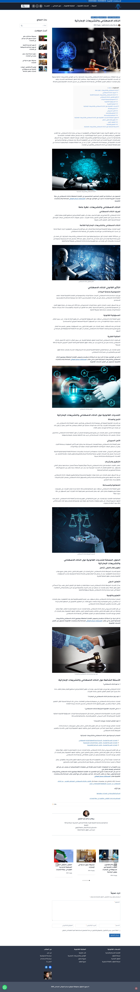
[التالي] (56, 864)
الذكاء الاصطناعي (102, 17)
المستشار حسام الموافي (77, 199)
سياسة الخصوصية (46, 956)
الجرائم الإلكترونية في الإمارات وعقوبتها (108, 793)
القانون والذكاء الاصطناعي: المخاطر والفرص (77, 781)
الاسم (117, 925)
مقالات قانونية (94, 17)
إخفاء (109, 88)
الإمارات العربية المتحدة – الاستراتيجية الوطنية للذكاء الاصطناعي (98, 740)
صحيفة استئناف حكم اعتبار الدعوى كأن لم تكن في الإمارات (28, 38)
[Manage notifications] (136, 988)
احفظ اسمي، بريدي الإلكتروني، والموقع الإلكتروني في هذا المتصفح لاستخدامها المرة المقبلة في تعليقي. (90, 930)
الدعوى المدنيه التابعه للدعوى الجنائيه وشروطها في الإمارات (28, 47)
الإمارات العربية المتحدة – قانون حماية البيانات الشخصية (100, 743)
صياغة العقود (116, 956)
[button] (4, 987)
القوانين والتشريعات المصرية (77, 956)
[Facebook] (40, 6)
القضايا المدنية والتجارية (113, 953)
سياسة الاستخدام (46, 959)
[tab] (89, 880)
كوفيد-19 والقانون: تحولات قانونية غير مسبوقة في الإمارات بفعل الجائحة (28, 69)
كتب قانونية (82, 953)
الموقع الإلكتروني (67, 925)
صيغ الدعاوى (82, 959)
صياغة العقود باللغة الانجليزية (111, 962)
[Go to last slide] (115, 864)
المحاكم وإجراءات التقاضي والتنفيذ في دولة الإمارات (105, 798)
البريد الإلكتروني (91, 925)
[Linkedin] (33, 6)
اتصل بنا (47, 6)
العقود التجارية (115, 959)
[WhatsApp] (37, 6)
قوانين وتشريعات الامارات (114, 17)
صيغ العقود (82, 962)
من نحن (49, 953)
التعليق (117, 902)
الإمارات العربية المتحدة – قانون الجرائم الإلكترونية (102, 745)
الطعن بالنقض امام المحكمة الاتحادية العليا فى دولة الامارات (64, 867)
